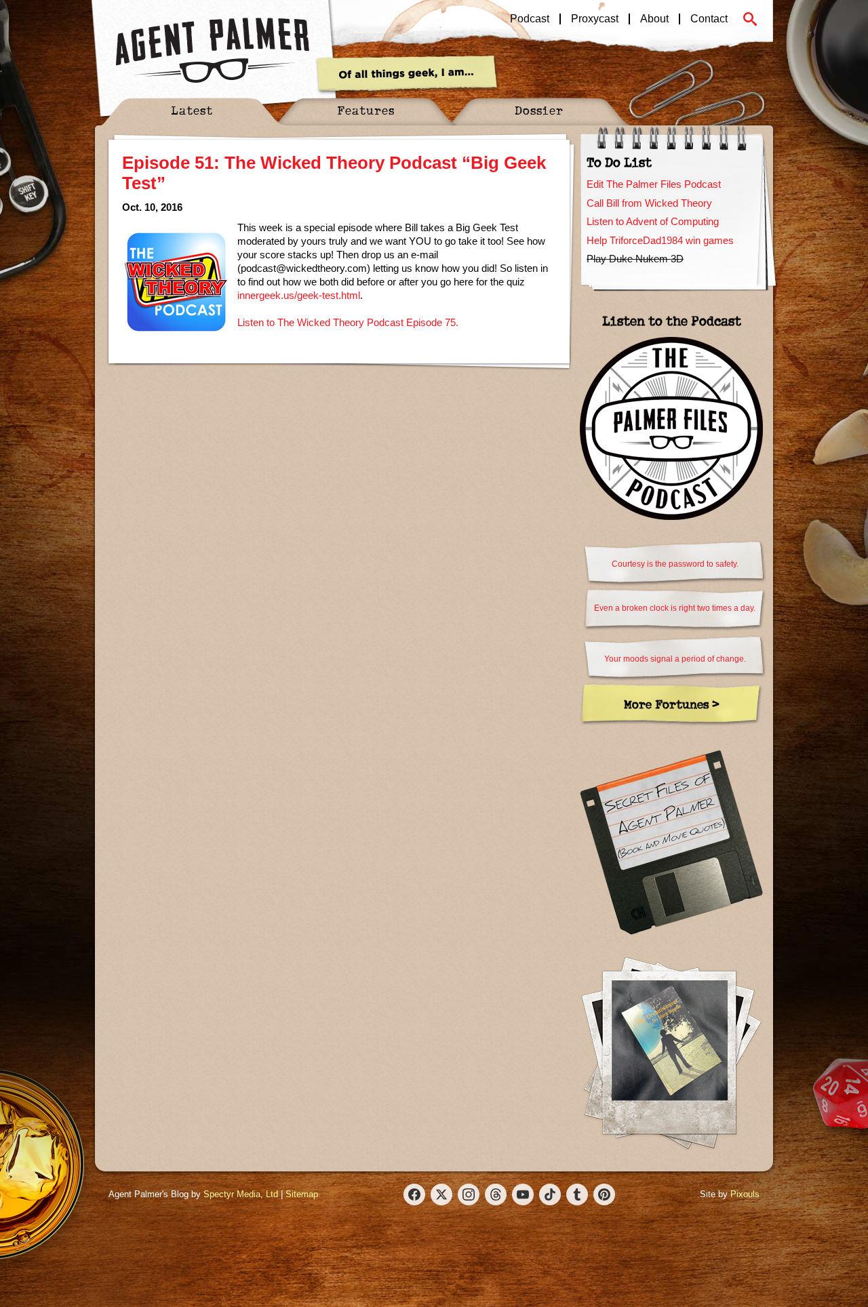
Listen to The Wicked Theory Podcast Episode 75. (347, 322)
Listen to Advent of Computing (653, 221)
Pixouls (745, 1194)
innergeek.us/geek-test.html (298, 295)
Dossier (539, 110)
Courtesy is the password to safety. (675, 564)
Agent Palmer (212, 51)
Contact (709, 19)
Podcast (529, 19)
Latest (192, 110)
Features (366, 110)
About (654, 19)
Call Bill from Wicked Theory (649, 203)
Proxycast (594, 19)
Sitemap (301, 1194)
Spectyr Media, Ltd (240, 1194)
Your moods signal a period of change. (675, 659)
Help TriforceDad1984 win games (660, 240)
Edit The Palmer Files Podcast (654, 184)
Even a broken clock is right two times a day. (674, 608)
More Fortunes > (671, 704)
